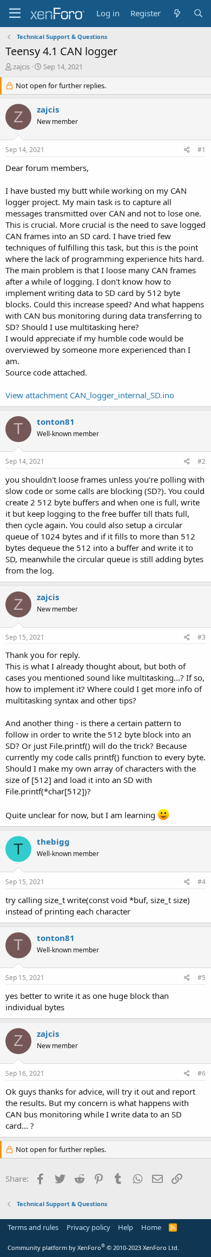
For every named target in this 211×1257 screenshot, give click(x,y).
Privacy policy (88, 1227)
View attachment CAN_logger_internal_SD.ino (89, 395)
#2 (201, 461)
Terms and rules (33, 1227)
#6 (201, 1073)
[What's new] (176, 13)
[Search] (198, 13)
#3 (201, 637)
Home (151, 1227)
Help (125, 1227)
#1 (201, 149)
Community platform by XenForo (93, 1247)
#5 (201, 977)
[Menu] (15, 13)
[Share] (187, 150)
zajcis (21, 66)
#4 (201, 881)
